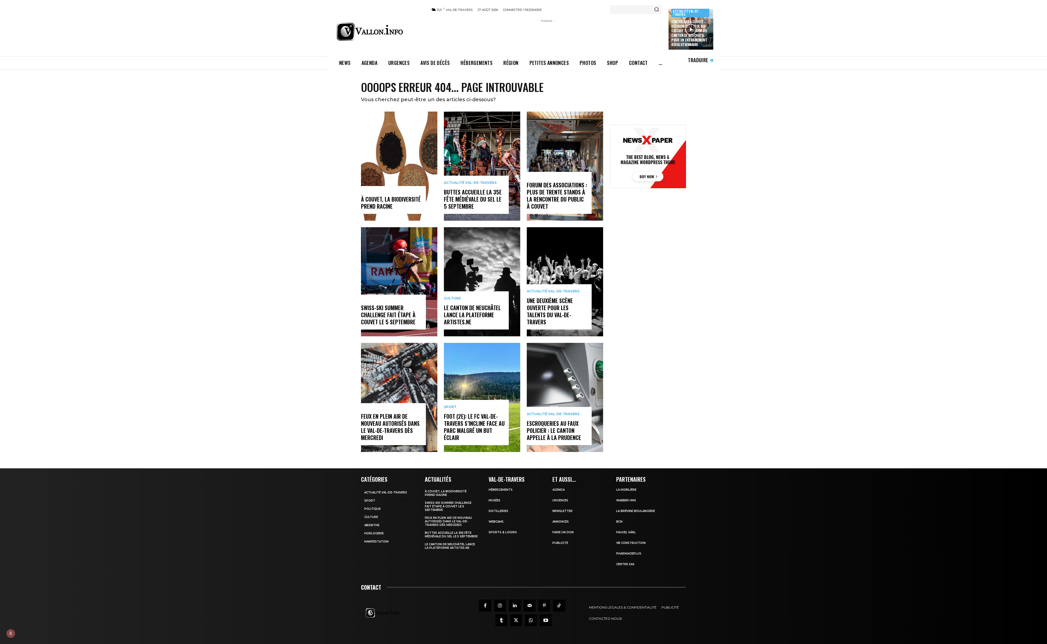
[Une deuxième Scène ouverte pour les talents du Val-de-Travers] (565, 281)
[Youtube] (546, 620)
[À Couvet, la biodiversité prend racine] (399, 166)
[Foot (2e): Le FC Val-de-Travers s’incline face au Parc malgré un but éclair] (482, 397)
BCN (619, 521)
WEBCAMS (496, 521)
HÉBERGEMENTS (501, 490)
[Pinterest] (544, 606)
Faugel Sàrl (626, 532)
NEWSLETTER (562, 511)
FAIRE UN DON (563, 532)
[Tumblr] (501, 620)
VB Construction (631, 543)
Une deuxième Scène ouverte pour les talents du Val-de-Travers (550, 311)
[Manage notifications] (10, 633)
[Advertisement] (546, 36)
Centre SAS (625, 564)
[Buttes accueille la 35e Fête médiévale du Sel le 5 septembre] (482, 166)
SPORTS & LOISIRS (503, 532)
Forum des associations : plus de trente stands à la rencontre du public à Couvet (557, 195)
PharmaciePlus (628, 553)
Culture (452, 298)
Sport (450, 407)
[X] (516, 620)
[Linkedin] (515, 606)
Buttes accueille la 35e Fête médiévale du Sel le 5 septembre (473, 199)
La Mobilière (626, 490)
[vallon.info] (379, 31)
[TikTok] (559, 606)
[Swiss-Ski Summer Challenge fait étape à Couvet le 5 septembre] (399, 281)
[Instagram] (500, 606)
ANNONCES (560, 521)
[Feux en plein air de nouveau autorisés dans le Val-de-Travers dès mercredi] (399, 397)
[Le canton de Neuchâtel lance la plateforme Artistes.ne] (482, 281)
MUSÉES (494, 500)
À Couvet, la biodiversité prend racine (391, 202)
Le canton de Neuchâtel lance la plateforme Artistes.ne (472, 315)
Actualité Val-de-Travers (686, 13)
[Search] (656, 9)
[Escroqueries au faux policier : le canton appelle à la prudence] (565, 397)
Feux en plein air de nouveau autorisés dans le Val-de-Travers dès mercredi (390, 427)
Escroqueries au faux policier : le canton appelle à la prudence (554, 430)
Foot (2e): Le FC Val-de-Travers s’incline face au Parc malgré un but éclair (474, 427)
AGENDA (558, 490)
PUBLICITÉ (560, 543)
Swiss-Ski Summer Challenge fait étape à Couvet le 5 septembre (388, 315)
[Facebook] (485, 606)
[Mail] (529, 606)
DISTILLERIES (498, 511)
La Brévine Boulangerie (635, 511)
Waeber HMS (626, 500)
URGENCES (560, 500)
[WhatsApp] (531, 620)
